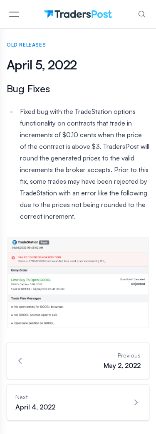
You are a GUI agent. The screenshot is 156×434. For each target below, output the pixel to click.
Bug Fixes (28, 88)
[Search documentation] (141, 14)
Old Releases (26, 44)
